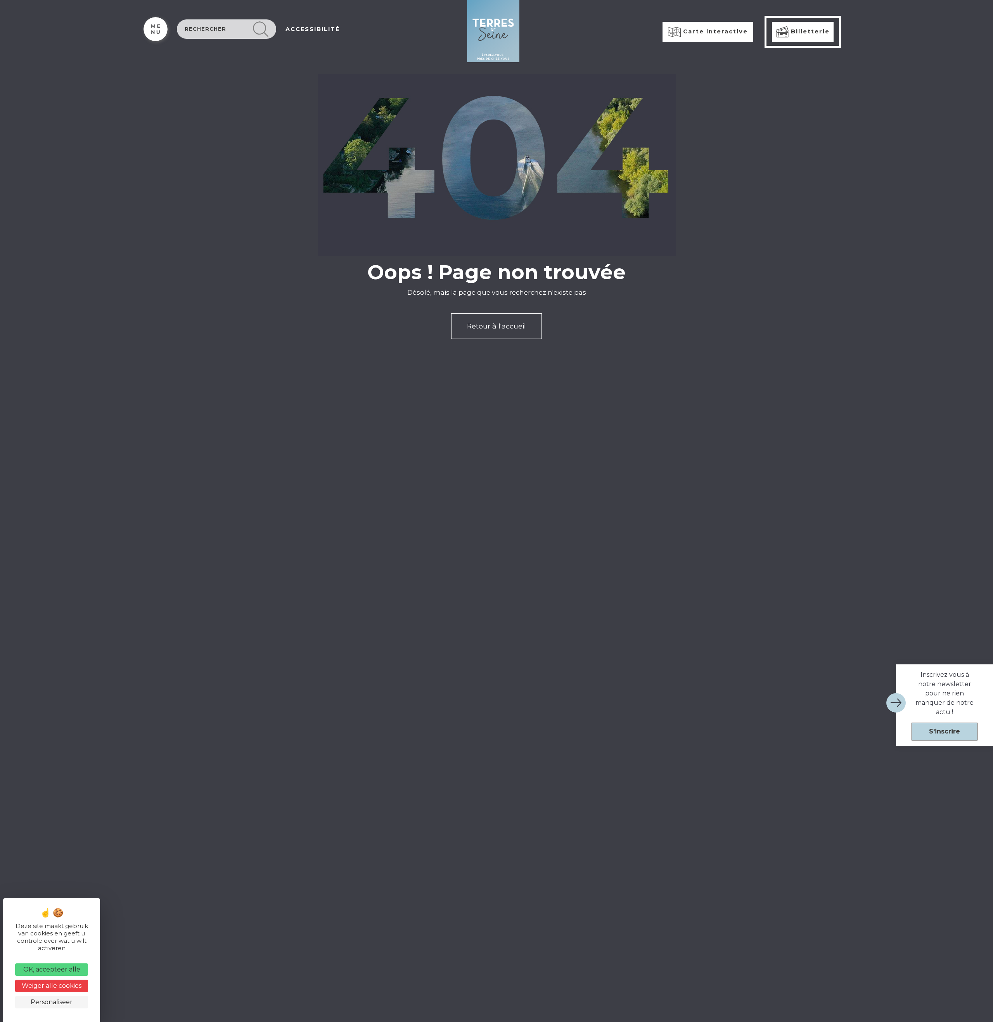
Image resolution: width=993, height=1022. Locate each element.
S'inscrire (944, 731)
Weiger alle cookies (51, 985)
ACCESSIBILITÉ (312, 29)
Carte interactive (714, 31)
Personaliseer (52, 1002)
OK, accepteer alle (51, 969)
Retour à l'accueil (496, 326)
